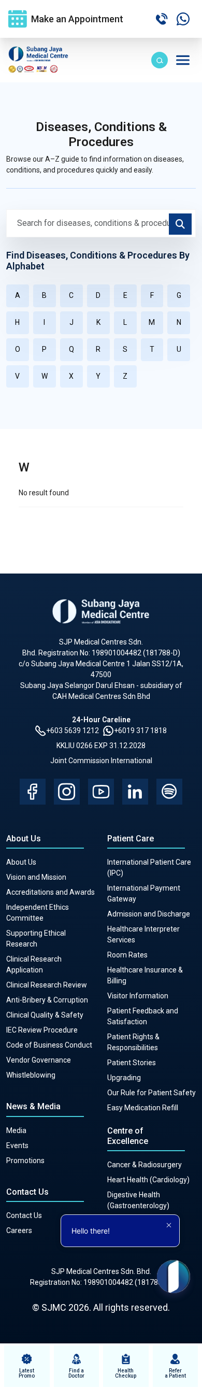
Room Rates (127, 955)
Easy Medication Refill (142, 1108)
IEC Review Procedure (42, 1030)
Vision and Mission (36, 877)
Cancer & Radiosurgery (144, 1165)
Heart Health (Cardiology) (148, 1180)
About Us (21, 862)
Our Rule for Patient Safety (151, 1093)
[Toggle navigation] (183, 60)
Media (16, 1130)
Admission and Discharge (148, 914)
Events (17, 1145)
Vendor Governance (38, 1060)
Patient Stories (131, 1062)
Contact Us (24, 1215)
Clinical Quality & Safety (44, 1015)
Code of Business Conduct (49, 1045)
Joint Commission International (101, 760)
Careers (19, 1230)
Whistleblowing (30, 1075)
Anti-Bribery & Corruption (47, 1000)
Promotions (25, 1160)
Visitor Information (137, 996)
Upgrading (124, 1077)
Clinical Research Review (46, 985)
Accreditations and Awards (50, 892)
